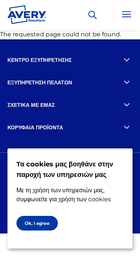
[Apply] (93, 15)
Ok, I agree (37, 223)
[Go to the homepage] (26, 16)
